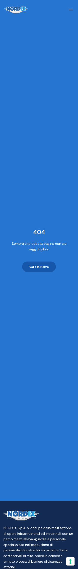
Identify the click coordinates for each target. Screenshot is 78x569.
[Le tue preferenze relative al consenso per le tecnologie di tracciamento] (70, 561)
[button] (71, 9)
